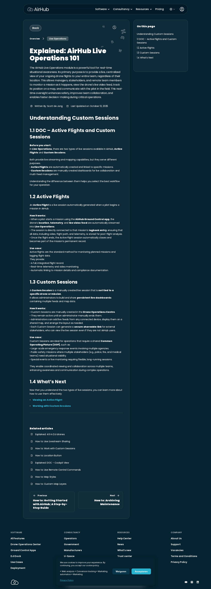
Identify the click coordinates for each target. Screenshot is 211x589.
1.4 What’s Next (48, 381)
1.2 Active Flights (49, 196)
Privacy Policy (67, 580)
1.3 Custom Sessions (53, 282)
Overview (35, 38)
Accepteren (141, 571)
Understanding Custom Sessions (74, 118)
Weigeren (121, 571)
